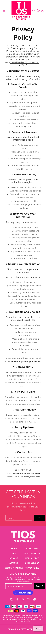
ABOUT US (13, 563)
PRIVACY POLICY (32, 568)
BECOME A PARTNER (14, 568)
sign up (39, 586)
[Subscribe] (39, 518)
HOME (14, 548)
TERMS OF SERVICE (32, 553)
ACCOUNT (13, 558)
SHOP (14, 553)
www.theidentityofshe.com (24, 62)
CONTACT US (32, 548)
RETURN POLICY (32, 558)
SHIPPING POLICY (32, 563)
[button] (4, 10)
